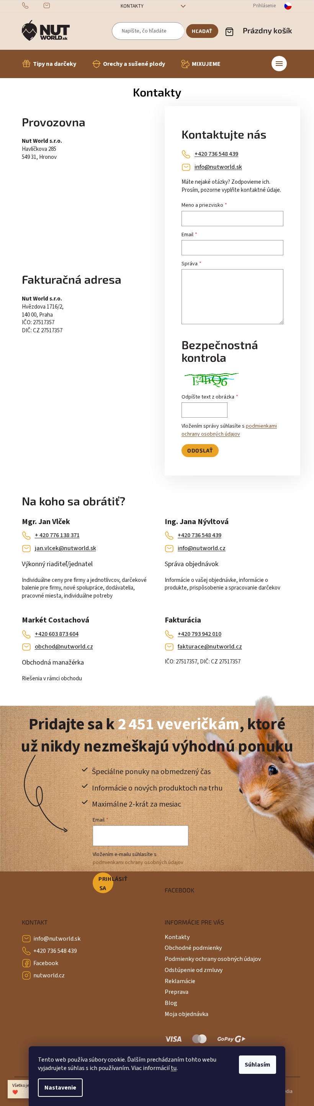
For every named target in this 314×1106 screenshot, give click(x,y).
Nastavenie (60, 1087)
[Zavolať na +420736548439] (33, 5)
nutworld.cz (49, 975)
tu (174, 1068)
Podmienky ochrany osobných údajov (213, 959)
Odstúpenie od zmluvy (193, 970)
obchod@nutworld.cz (64, 646)
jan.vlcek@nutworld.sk (65, 548)
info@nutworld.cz (202, 548)
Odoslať (200, 450)
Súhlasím (257, 1064)
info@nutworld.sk (218, 167)
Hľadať (202, 31)
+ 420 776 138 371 (57, 535)
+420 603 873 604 (56, 634)
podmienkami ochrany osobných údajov (229, 430)
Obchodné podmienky (193, 948)
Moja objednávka (186, 1014)
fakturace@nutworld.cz (210, 646)
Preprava (176, 992)
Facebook (45, 963)
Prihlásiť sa (105, 883)
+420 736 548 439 (216, 154)
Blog (171, 1003)
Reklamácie (180, 981)
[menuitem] (49, 64)
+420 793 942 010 (199, 634)
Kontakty (132, 6)
